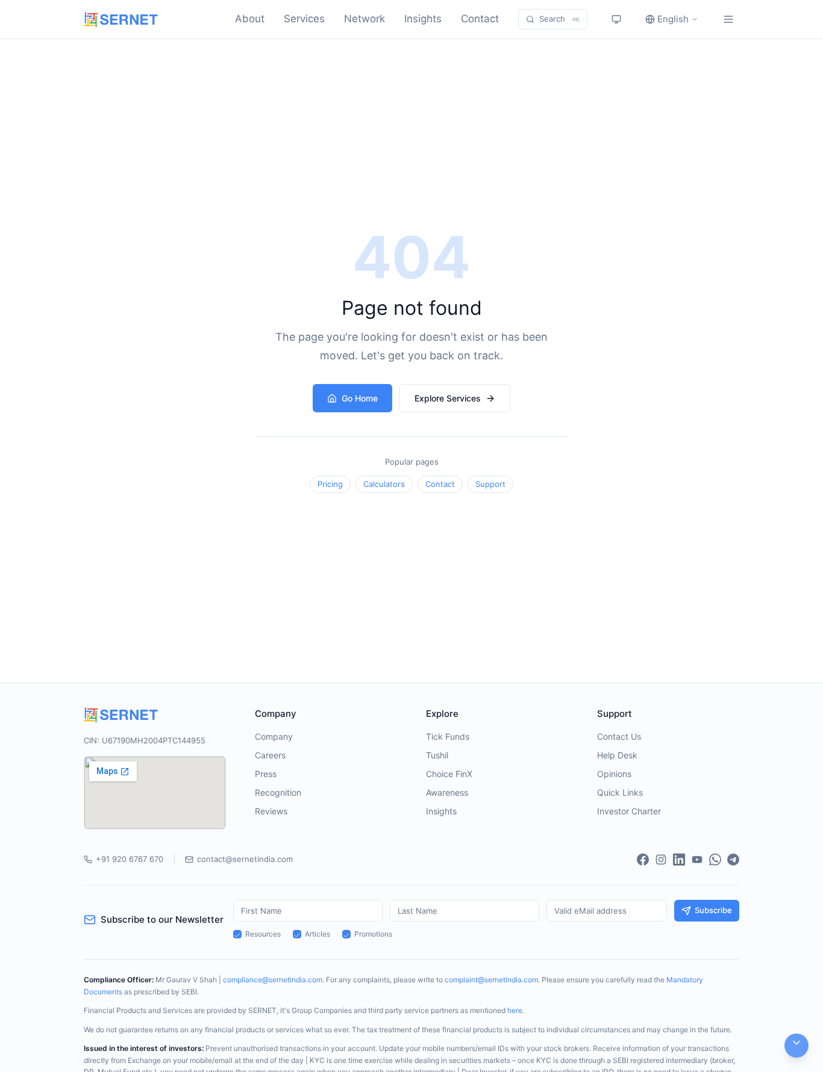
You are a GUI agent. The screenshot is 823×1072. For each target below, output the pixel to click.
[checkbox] (237, 934)
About (249, 19)
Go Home (360, 398)
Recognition (278, 792)
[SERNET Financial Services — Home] (121, 19)
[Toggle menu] (728, 19)
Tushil (437, 755)
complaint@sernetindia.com (491, 979)
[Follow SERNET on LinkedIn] (679, 860)
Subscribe (713, 910)
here (514, 1010)
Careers (270, 755)
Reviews (271, 811)
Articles (317, 933)
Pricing (330, 484)
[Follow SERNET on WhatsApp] (715, 860)
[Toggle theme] (616, 19)
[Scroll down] (796, 1045)
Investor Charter (629, 811)
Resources (263, 933)
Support (490, 484)
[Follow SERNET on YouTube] (697, 860)
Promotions (373, 933)
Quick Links (620, 792)
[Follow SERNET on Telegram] (733, 860)
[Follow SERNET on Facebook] (643, 860)
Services (304, 19)
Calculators (384, 484)
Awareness (447, 792)
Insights (423, 19)
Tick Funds (447, 736)
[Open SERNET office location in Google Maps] (154, 793)
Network (364, 19)
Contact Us (619, 736)
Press (266, 774)
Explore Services (448, 398)
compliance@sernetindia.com (272, 979)
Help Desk (617, 755)
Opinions (614, 774)
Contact (480, 19)
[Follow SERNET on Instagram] (661, 860)
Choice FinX (449, 774)
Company (274, 736)
